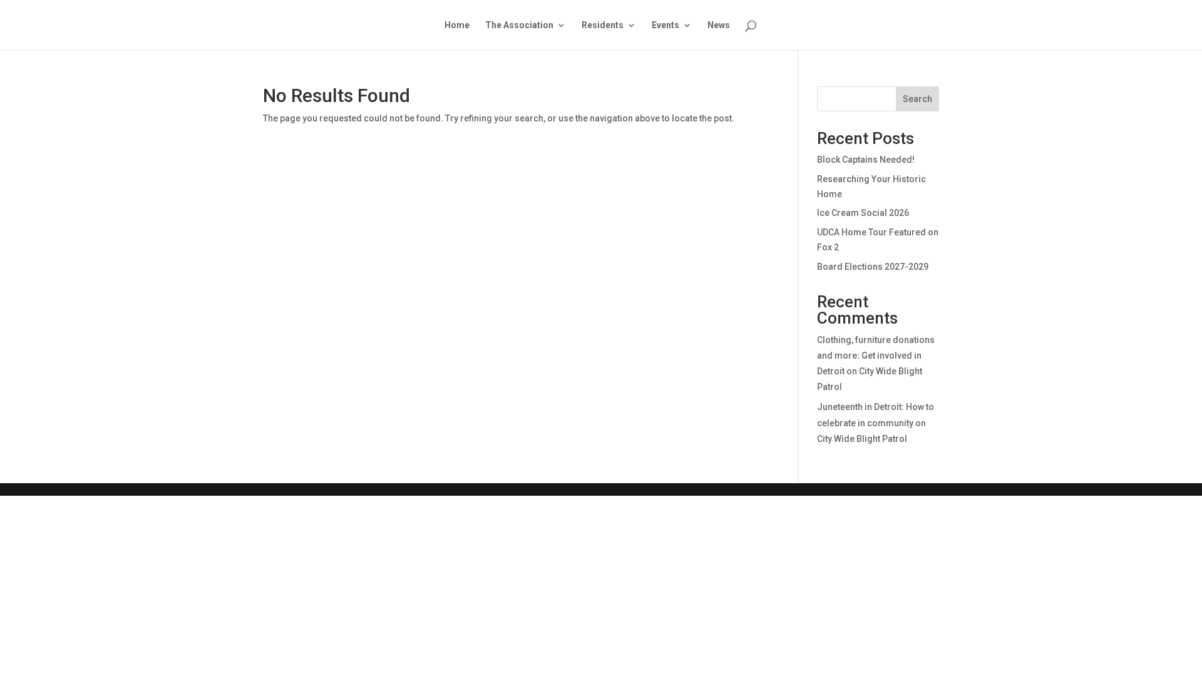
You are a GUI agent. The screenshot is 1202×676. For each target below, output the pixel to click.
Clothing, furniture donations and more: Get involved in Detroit (876, 355)
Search (917, 99)
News (718, 25)
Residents (603, 25)
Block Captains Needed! (866, 160)
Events (665, 25)
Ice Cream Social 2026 (863, 213)
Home (457, 25)
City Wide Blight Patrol (862, 439)
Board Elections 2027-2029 (872, 267)
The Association (519, 25)
